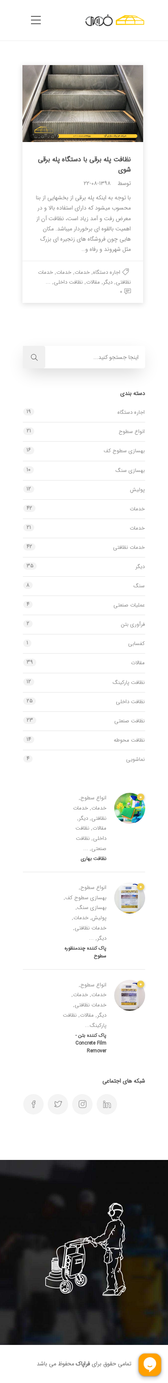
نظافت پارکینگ (129, 682)
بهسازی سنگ (130, 470)
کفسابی (136, 643)
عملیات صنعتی (129, 605)
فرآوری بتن (133, 624)
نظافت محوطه (129, 740)
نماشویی (135, 759)
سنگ (139, 586)
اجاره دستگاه (106, 272)
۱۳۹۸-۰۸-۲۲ (97, 183)
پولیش (137, 489)
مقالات (93, 282)
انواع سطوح (132, 431)
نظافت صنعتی (129, 721)
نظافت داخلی (68, 282)
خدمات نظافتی (129, 547)
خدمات (82, 272)
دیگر (108, 282)
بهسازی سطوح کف (124, 451)
